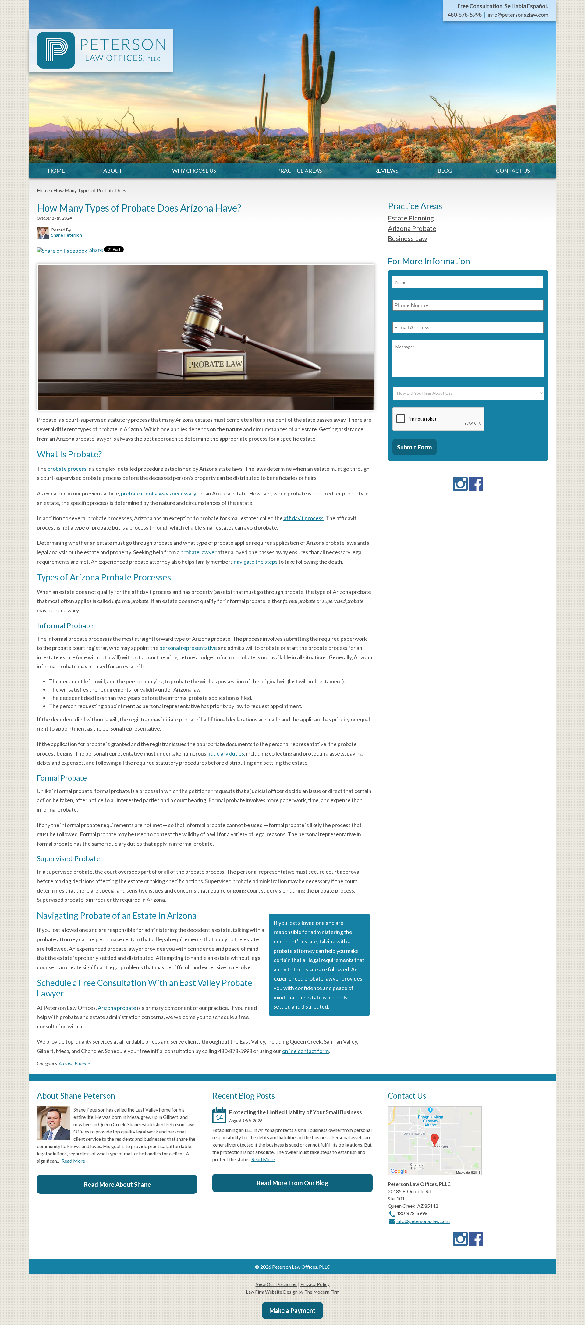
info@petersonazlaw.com (518, 14)
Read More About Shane (117, 1184)
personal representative (187, 647)
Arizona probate (116, 1007)
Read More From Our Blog (292, 1182)
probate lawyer (198, 552)
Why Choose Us (194, 170)
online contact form (305, 1051)
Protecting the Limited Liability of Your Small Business (295, 1112)
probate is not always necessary (158, 493)
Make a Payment (292, 1310)
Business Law (407, 238)
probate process (67, 468)
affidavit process (303, 518)
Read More (73, 1161)
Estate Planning (411, 218)
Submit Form (414, 447)
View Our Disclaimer (276, 1284)
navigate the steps (255, 561)
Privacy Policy (315, 1284)
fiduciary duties (225, 753)
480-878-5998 (465, 14)
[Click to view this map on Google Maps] (435, 1173)
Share (95, 249)
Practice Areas (299, 170)
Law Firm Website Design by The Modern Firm (292, 1292)
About (112, 170)
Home (56, 170)
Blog (445, 170)
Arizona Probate (74, 1063)
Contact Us (513, 170)
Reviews (386, 170)
